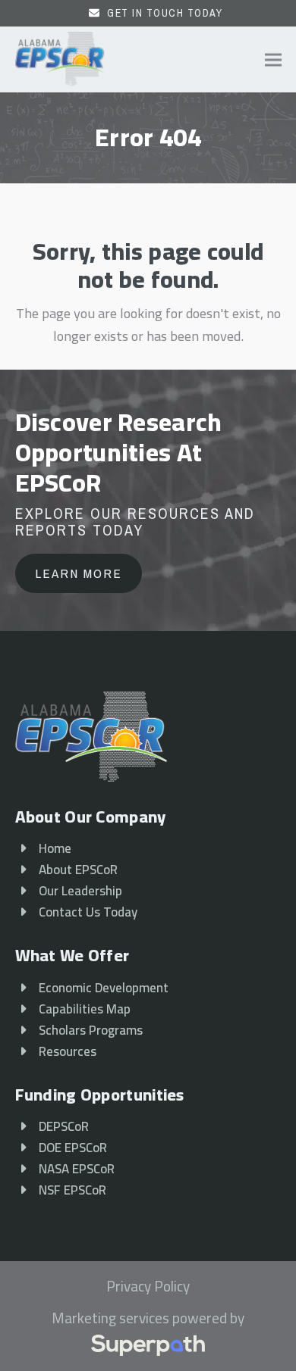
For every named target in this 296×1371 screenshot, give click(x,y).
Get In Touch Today (164, 13)
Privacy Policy (148, 1287)
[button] (273, 59)
